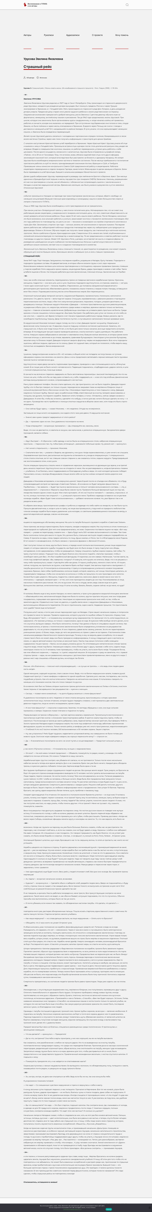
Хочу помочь (121, 35)
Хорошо (108, 1209)
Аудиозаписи (72, 35)
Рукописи (49, 35)
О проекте (97, 35)
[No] (150, 1208)
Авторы (27, 35)
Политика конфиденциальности (72, 1209)
